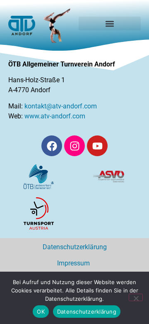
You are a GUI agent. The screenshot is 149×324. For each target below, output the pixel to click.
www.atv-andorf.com (54, 116)
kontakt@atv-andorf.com (60, 106)
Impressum (74, 263)
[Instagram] (74, 145)
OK (41, 311)
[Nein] (136, 297)
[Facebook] (51, 145)
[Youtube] (97, 145)
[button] (110, 23)
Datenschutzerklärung (75, 247)
